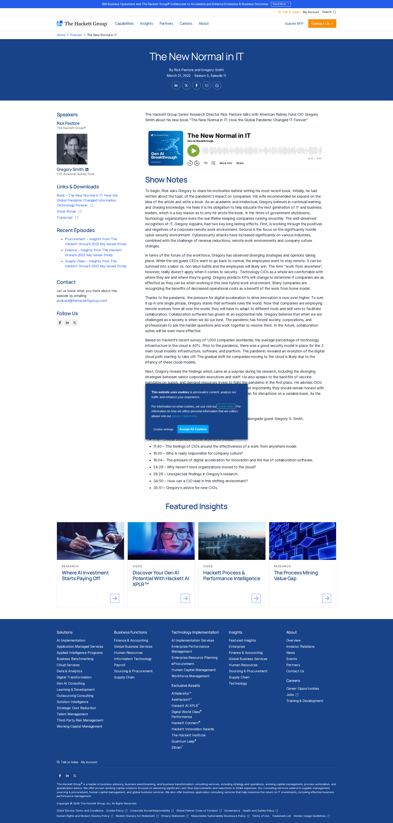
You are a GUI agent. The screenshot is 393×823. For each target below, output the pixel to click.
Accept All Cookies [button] (193, 429)
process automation (317, 784)
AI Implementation (71, 640)
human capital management (107, 792)
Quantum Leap (184, 741)
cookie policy (226, 406)
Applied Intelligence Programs (80, 653)
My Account (311, 12)
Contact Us (320, 24)
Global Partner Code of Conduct (197, 810)
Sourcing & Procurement (133, 671)
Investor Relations (300, 646)
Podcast (76, 35)
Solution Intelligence (72, 702)
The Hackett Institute (189, 735)
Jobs (290, 695)
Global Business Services (133, 646)
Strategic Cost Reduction (76, 708)
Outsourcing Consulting (75, 696)
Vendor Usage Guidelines (310, 815)
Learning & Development (76, 689)
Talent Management (72, 714)
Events (291, 659)
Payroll (119, 665)
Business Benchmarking (75, 659)
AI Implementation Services (193, 640)
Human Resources (128, 653)
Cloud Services (68, 665)
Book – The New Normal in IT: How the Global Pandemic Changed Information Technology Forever (87, 200)
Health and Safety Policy (258, 810)
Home (61, 35)
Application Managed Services (80, 646)
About (204, 24)
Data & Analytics (69, 671)
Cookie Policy (115, 810)
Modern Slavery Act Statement (135, 815)
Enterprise (237, 646)
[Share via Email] (206, 85)
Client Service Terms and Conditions (80, 810)
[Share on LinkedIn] (176, 85)
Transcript (65, 217)
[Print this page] (217, 85)
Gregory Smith (212, 70)
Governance (232, 810)
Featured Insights (242, 640)
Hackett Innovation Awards (193, 729)
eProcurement (183, 664)
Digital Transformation (74, 677)
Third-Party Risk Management (80, 720)
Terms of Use (260, 815)
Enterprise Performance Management (190, 648)
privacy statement (184, 416)
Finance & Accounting (131, 640)
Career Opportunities (302, 688)
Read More (279, 4)
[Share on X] (186, 85)
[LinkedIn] (67, 322)
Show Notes (67, 211)
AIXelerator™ (181, 693)
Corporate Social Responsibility (150, 810)
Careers (186, 24)
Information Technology (133, 659)
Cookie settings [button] (163, 429)
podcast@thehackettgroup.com (81, 301)
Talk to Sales (291, 12)
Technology (238, 683)
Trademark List (281, 815)
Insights (146, 24)
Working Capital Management (79, 726)
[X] (74, 322)
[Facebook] (60, 322)
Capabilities (124, 24)
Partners (166, 24)
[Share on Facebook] (196, 85)
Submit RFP (294, 24)
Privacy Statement (172, 815)
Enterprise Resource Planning (195, 657)
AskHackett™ (182, 699)
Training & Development (304, 701)
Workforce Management (191, 676)
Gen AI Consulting (71, 683)
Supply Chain (124, 677)
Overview (293, 640)
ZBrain (177, 747)
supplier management (316, 788)
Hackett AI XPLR (185, 705)
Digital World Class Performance (187, 714)
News (290, 653)
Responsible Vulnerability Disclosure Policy (218, 815)
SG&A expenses (246, 788)
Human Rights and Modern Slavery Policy (83, 815)
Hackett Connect (186, 722)
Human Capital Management (194, 670)
